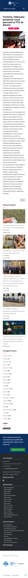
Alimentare (6, 356)
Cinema (5, 365)
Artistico (5, 359)
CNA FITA (6, 536)
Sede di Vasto (7, 503)
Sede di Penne (7, 491)
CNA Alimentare (8, 524)
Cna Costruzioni (8, 532)
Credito (5, 371)
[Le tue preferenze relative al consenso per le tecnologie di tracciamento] (25, 575)
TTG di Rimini (18, 62)
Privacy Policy (7, 428)
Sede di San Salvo (8, 505)
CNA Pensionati (8, 545)
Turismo (16, 28)
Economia (6, 374)
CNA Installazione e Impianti (11, 538)
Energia (5, 380)
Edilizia (5, 377)
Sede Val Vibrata (8, 516)
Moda (4, 406)
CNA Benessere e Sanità (10, 528)
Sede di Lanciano (8, 499)
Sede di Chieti (7, 497)
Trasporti (5, 415)
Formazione (6, 388)
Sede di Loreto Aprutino (10, 495)
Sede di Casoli (7, 501)
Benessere (6, 362)
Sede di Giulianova (8, 512)
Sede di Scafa (7, 493)
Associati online (18, 450)
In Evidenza (6, 403)
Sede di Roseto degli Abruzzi (11, 514)
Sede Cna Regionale (9, 487)
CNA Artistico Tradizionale (10, 526)
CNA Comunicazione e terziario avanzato (14, 530)
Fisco (4, 386)
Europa (5, 383)
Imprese (11, 28)
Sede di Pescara (8, 489)
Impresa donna (7, 397)
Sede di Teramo (7, 511)
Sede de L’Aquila (8, 507)
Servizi (5, 412)
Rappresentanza (8, 409)
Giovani (5, 391)
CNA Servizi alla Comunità (10, 542)
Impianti (5, 394)
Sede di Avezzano (8, 509)
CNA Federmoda (8, 534)
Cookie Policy (16, 575)
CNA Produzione (8, 540)
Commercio (6, 368)
